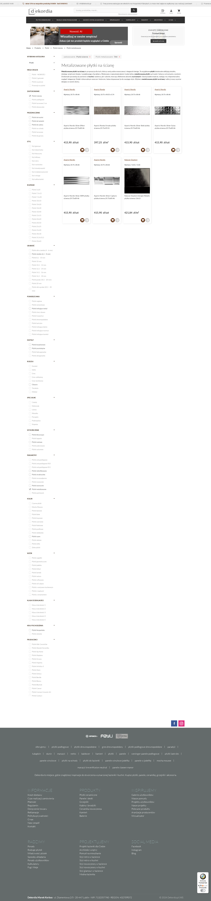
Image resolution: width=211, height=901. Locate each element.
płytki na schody (70, 760)
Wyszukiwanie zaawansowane (127, 14)
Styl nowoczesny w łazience (93, 863)
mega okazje (32, 70)
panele (122, 753)
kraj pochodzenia (35, 626)
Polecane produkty (141, 808)
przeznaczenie (33, 113)
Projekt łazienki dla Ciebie (92, 846)
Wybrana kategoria (36, 57)
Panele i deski (86, 798)
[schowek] (87, 150)
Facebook (136, 846)
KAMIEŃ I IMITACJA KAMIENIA (93, 20)
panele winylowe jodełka (117, 760)
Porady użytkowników (38, 860)
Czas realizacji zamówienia (41, 798)
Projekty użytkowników (143, 801)
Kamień (83, 812)
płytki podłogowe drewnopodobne (145, 746)
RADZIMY (144, 20)
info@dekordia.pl (73, 4)
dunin (49, 753)
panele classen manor (123, 767)
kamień (99, 753)
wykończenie (33, 430)
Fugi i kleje (33, 867)
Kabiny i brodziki (87, 805)
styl (29, 142)
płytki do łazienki (91, 760)
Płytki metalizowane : (107, 57)
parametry (32, 455)
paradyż (171, 746)
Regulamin (33, 805)
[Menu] (207, 873)
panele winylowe (48, 760)
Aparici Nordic (69, 89)
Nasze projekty (139, 805)
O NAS (171, 20)
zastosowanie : (76, 57)
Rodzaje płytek (35, 849)
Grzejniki (84, 801)
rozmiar (31, 185)
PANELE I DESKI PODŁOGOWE (67, 20)
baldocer (85, 753)
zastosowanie (33, 91)
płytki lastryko (172, 753)
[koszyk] (82, 150)
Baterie (83, 815)
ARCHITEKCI (158, 20)
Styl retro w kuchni (88, 860)
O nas (30, 819)
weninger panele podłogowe (145, 753)
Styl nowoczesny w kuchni (92, 867)
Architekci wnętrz (88, 849)
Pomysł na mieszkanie (90, 853)
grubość (31, 246)
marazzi (61, 753)
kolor (29, 499)
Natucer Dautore (130, 160)
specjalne (31, 398)
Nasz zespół (33, 822)
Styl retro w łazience (89, 856)
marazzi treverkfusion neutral (92, 767)
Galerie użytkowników (142, 794)
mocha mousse (164, 760)
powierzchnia (33, 297)
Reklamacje (33, 812)
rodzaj (30, 361)
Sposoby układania (37, 856)
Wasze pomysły (139, 798)
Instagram (137, 849)
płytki (111, 753)
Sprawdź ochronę (158, 41)
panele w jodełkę (143, 760)
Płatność (32, 801)
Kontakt (32, 826)
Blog (134, 853)
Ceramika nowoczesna (90, 808)
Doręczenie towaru (37, 808)
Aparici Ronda (99, 89)
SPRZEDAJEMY (115, 20)
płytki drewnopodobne (85, 746)
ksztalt (30, 340)
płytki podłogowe (60, 746)
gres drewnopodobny (112, 746)
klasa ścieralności (35, 600)
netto (73, 753)
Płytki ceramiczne (43, 20)
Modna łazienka (87, 874)
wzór (29, 553)
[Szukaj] (134, 10)
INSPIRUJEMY (130, 20)
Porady (31, 846)
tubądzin (36, 753)
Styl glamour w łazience (91, 870)
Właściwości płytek (37, 853)
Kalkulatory (33, 863)
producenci (32, 640)
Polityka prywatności (38, 815)
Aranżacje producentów (143, 812)
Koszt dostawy (35, 794)
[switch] (202, 890)
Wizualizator (138, 815)
